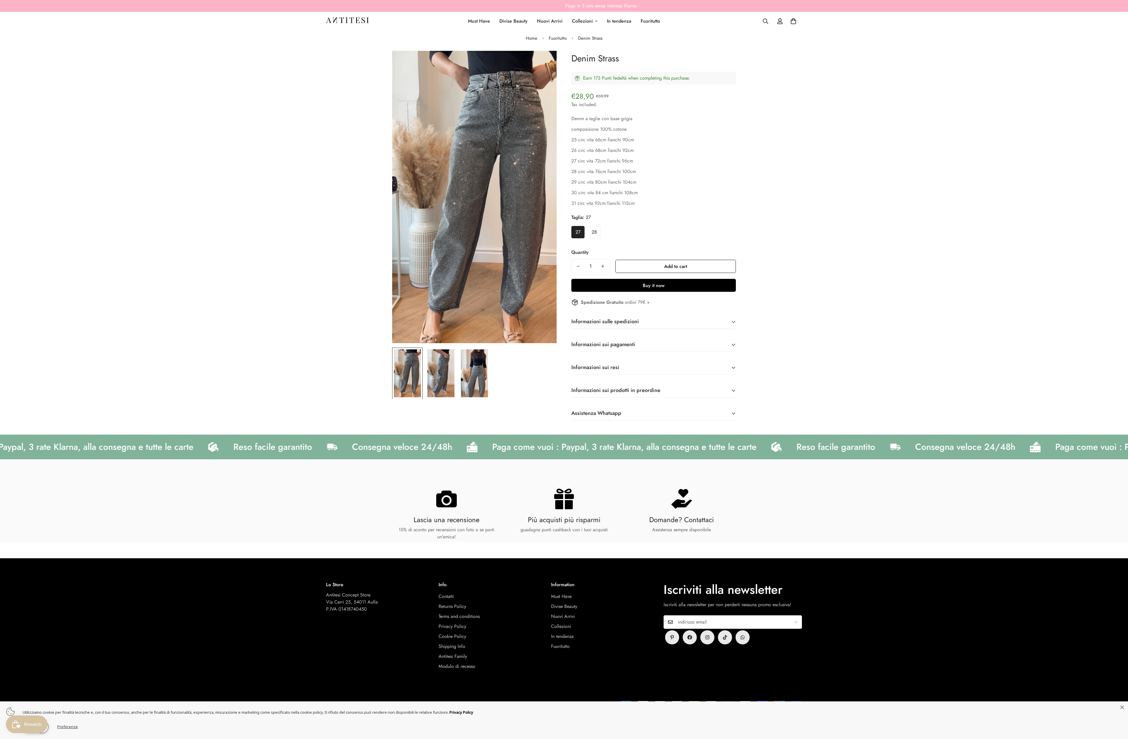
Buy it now (653, 285)
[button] (793, 21)
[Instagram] (707, 637)
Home (531, 38)
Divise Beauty (513, 21)
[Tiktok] (725, 637)
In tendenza (619, 21)
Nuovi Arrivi (550, 21)
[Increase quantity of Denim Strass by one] (602, 266)
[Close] (1122, 707)
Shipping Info (452, 646)
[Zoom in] (544, 63)
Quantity (580, 252)
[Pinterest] (672, 637)
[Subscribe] (795, 622)
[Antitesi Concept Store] (347, 21)
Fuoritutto (650, 21)
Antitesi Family (453, 656)
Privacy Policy (452, 626)
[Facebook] (690, 637)
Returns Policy (452, 606)
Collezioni (582, 21)
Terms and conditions (459, 616)
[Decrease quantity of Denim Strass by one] (578, 266)
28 (594, 232)
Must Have (479, 21)
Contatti (446, 596)
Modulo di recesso (457, 666)
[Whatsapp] (743, 637)
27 (577, 232)
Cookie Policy (452, 636)
